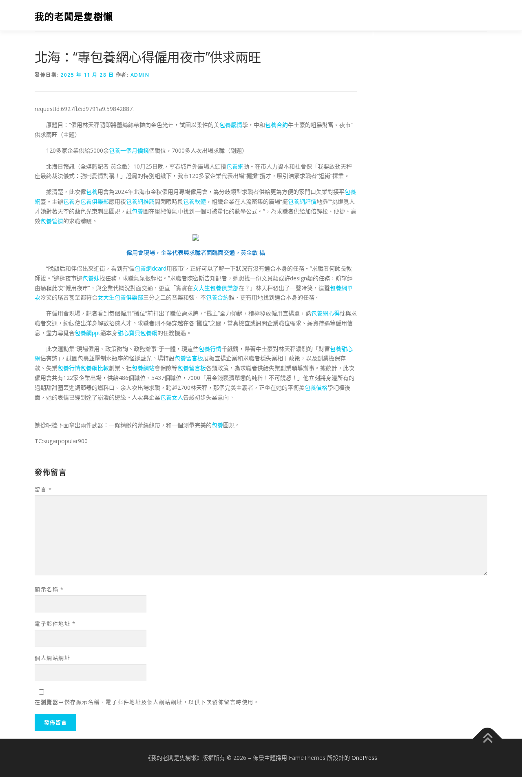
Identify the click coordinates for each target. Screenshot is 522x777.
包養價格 (316, 387)
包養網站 (143, 368)
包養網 (234, 166)
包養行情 (210, 349)
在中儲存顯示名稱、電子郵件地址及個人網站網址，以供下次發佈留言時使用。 (147, 702)
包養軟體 (194, 201)
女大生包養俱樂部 (216, 288)
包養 (91, 191)
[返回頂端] (487, 738)
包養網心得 (325, 313)
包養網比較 (94, 368)
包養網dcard (150, 268)
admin (140, 74)
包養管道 (51, 221)
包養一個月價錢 (129, 150)
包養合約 (276, 125)
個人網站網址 (52, 658)
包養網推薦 (140, 201)
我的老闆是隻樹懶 (74, 16)
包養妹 (91, 278)
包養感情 (230, 125)
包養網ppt (87, 333)
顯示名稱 (49, 589)
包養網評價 (302, 201)
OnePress (364, 757)
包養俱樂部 (94, 201)
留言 (43, 489)
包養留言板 (189, 358)
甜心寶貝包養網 (137, 333)
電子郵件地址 (55, 623)
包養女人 (171, 397)
